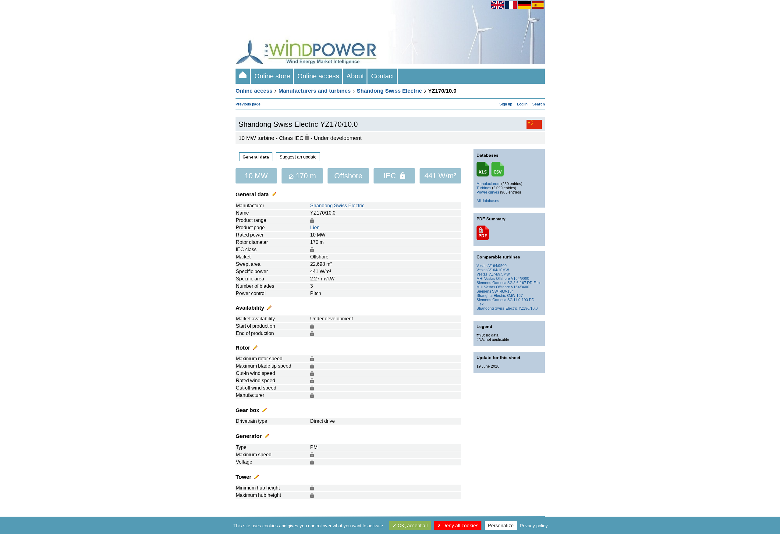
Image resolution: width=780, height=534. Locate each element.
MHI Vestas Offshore (493, 278)
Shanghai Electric (491, 296)
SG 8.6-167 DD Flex (524, 283)
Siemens (484, 291)
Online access (318, 76)
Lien (315, 227)
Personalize (501, 525)
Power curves (488, 192)
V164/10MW (498, 270)
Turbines (484, 188)
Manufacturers (488, 184)
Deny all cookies (459, 525)
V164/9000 (520, 278)
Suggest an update (298, 156)
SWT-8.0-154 (503, 291)
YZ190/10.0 (528, 308)
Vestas (482, 266)
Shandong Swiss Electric (389, 91)
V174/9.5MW (499, 274)
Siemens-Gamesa (491, 283)
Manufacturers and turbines (314, 91)
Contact (382, 76)
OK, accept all (412, 525)
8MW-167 (515, 296)
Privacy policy (534, 525)
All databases (488, 201)
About (355, 76)
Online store (272, 76)
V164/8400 (520, 287)
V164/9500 (497, 266)
